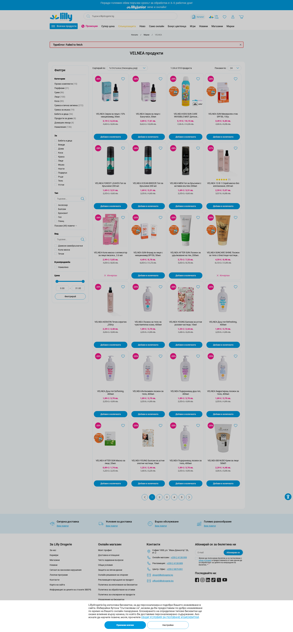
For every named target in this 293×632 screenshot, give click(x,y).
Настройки (167, 625)
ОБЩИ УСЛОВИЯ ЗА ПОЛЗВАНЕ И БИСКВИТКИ (170, 617)
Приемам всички (125, 625)
